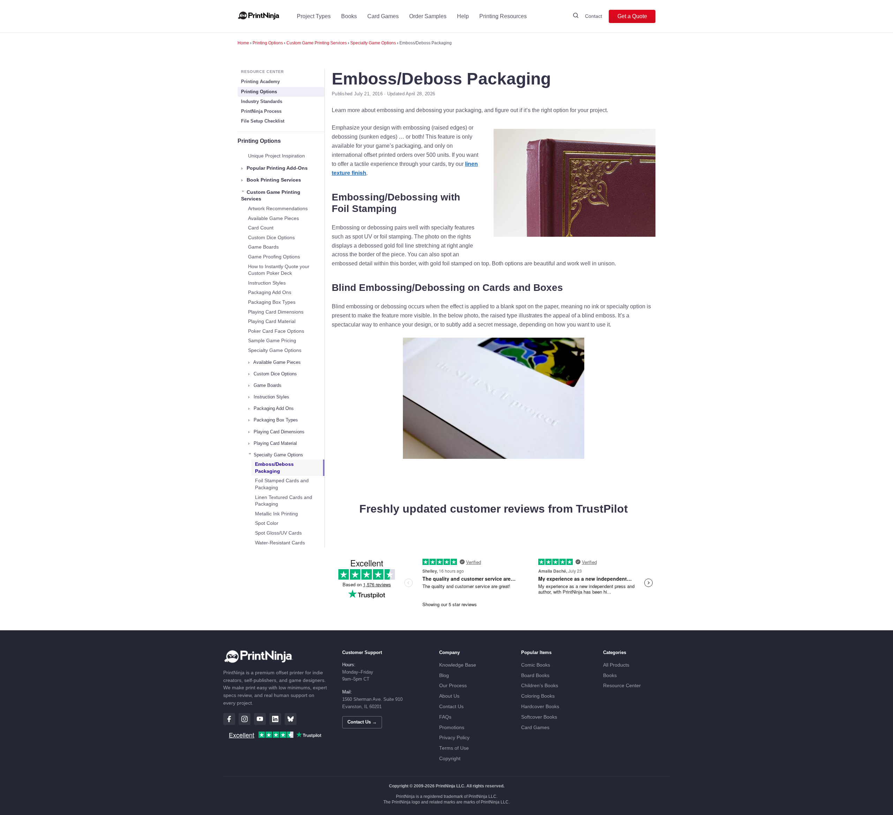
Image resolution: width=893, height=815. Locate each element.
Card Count (260, 227)
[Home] (259, 16)
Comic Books (535, 665)
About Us (449, 696)
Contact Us (451, 706)
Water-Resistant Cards (280, 542)
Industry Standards (261, 101)
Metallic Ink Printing (276, 513)
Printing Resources (503, 16)
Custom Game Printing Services (316, 43)
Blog (444, 675)
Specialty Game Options (373, 43)
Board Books (535, 675)
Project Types (314, 16)
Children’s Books (539, 685)
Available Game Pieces (273, 218)
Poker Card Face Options (276, 331)
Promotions (451, 727)
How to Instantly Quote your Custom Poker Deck (278, 270)
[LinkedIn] (275, 719)
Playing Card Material (271, 321)
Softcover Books (539, 717)
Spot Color (266, 523)
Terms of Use (454, 748)
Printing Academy (260, 81)
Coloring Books (538, 696)
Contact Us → (362, 722)
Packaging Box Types (271, 302)
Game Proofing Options (274, 256)
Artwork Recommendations (278, 208)
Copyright (449, 758)
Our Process (453, 685)
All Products (616, 665)
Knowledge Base (457, 665)
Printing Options (268, 43)
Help (463, 16)
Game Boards (263, 247)
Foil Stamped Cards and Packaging (282, 484)
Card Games (383, 16)
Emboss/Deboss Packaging (274, 467)
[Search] (575, 16)
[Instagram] (244, 719)
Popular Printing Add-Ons (274, 168)
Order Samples (427, 16)
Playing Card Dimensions (275, 312)
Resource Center (622, 685)
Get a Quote (632, 16)
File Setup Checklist (262, 121)
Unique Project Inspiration (276, 156)
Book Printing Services (271, 180)
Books (349, 16)
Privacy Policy (454, 737)
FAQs (445, 717)
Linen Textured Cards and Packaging (283, 500)
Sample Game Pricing (272, 340)
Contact (593, 16)
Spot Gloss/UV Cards (278, 533)
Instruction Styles (267, 283)
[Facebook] (229, 719)
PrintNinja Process (261, 111)
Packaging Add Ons (269, 292)
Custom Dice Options (271, 237)
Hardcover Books (540, 706)
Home (243, 43)
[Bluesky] (291, 719)
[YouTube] (260, 719)
